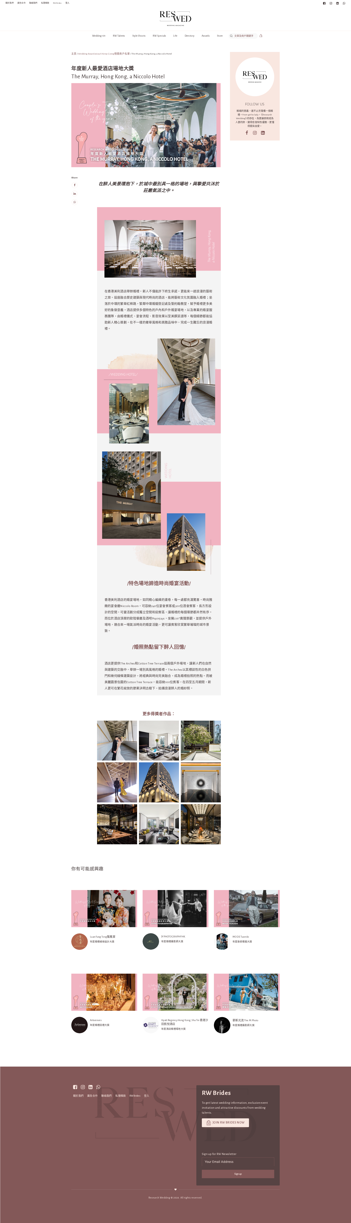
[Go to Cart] (261, 36)
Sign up (238, 1174)
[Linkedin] (75, 193)
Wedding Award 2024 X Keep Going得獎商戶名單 (104, 54)
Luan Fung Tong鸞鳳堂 (102, 936)
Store (220, 35)
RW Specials (159, 35)
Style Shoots (139, 35)
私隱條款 (45, 3)
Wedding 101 (99, 35)
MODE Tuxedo (241, 936)
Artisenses (96, 1020)
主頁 (74, 54)
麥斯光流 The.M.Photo (245, 1020)
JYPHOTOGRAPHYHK (173, 936)
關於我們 (9, 3)
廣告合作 (21, 3)
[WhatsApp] (75, 202)
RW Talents (119, 35)
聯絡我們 (33, 3)
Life (175, 35)
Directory (190, 35)
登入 (67, 3)
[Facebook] (75, 185)
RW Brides (57, 3)
